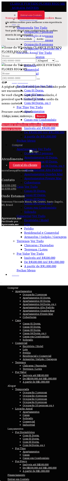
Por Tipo (23, 107)
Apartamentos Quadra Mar (43, 174)
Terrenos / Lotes (36, 249)
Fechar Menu (26, 140)
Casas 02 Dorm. (35, 195)
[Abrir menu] (1, 282)
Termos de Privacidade (19, 39)
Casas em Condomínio (40, 120)
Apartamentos (34, 111)
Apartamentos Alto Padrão (43, 170)
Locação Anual (27, 53)
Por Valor (23, 253)
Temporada (25, 27)
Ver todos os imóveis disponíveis (22, 124)
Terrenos (23, 241)
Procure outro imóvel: (17, 112)
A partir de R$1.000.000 (40, 136)
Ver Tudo (40, 27)
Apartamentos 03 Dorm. (41, 161)
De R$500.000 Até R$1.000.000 (44, 132)
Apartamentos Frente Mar (43, 178)
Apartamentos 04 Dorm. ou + (44, 166)
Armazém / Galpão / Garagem (45, 237)
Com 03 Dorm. (34, 99)
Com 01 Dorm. (34, 90)
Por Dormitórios (28, 86)
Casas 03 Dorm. (35, 199)
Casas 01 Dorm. (35, 191)
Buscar (41, 116)
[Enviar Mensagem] (38, 79)
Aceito (40, 39)
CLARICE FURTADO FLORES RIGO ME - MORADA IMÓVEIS (37, 6)
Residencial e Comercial (41, 233)
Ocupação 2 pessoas (38, 153)
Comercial (31, 69)
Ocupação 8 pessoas (38, 44)
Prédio (29, 228)
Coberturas (32, 182)
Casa (20, 186)
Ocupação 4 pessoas (38, 36)
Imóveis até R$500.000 (39, 128)
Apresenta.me (12, 218)
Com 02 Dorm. (34, 94)
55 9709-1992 (9, 185)
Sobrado (30, 212)
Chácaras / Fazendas (39, 245)
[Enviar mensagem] (57, 61)
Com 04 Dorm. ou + (37, 103)
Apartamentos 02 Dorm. (41, 157)
